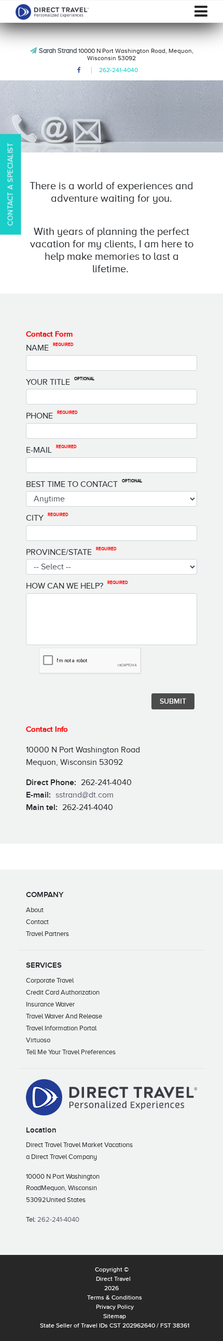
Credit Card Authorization (63, 992)
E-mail (51, 449)
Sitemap (114, 1317)
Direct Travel (113, 1279)
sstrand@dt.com (84, 795)
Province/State (71, 552)
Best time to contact (84, 484)
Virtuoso (38, 1040)
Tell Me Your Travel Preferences (71, 1052)
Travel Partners (47, 934)
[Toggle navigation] (200, 11)
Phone (52, 415)
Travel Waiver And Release (64, 1016)
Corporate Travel (50, 980)
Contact (37, 922)
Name (50, 347)
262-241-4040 (118, 70)
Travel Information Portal (61, 1028)
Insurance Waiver (50, 1004)
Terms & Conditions (114, 1298)
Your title (60, 381)
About (35, 910)
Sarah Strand (58, 50)
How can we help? (77, 585)
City (47, 517)
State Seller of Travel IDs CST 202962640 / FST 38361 (114, 1326)
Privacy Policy (115, 1307)
